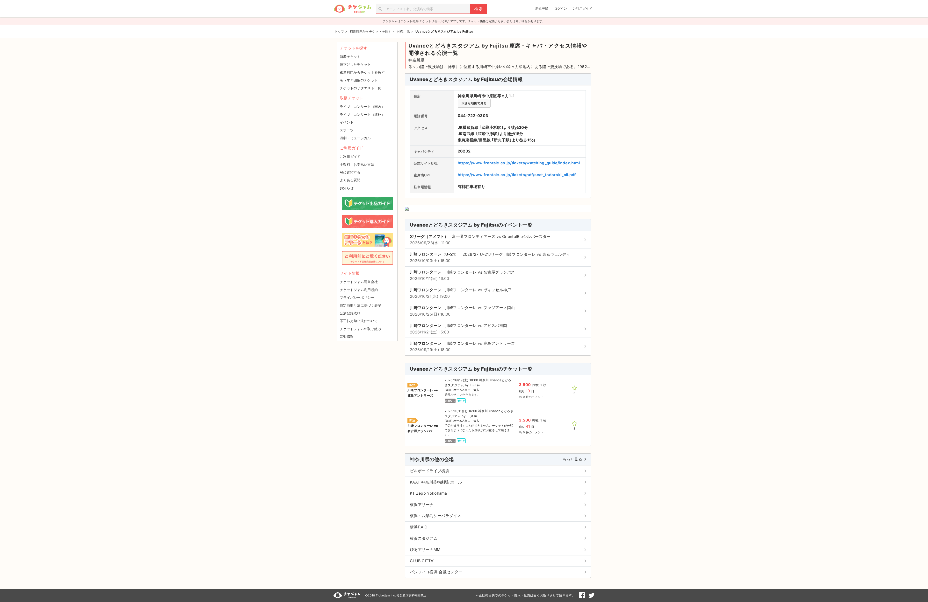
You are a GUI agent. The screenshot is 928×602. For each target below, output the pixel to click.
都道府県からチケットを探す (362, 72)
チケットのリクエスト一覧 (360, 88)
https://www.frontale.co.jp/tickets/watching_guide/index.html (519, 162)
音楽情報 (347, 336)
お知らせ (347, 188)
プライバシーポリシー (357, 297)
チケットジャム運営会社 (359, 282)
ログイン (560, 8)
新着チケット (350, 57)
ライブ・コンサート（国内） (362, 106)
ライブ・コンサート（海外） (362, 114)
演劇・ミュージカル (355, 138)
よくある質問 (350, 180)
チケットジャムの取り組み (360, 329)
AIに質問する (350, 172)
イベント (347, 122)
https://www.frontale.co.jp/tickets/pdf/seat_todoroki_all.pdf (517, 174)
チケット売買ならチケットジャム (352, 9)
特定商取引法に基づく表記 (360, 305)
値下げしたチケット (355, 64)
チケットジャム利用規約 (359, 290)
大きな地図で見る (474, 103)
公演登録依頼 (350, 313)
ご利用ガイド (582, 8)
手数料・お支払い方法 (357, 164)
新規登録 (541, 8)
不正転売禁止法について (359, 321)
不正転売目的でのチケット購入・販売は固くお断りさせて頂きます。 (525, 595)
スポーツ (347, 130)
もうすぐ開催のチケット (359, 80)
